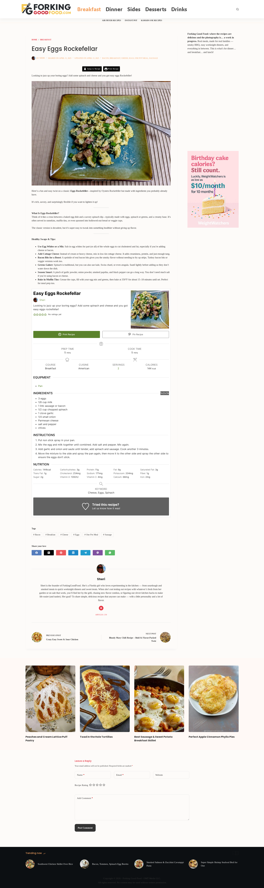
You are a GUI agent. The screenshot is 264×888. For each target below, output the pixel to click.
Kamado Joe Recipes (151, 20)
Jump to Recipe (93, 69)
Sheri (42, 299)
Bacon (105, 58)
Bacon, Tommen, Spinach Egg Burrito (110, 864)
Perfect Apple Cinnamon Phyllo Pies (212, 737)
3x (167, 393)
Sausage (153, 58)
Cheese (124, 58)
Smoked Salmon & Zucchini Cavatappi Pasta (165, 864)
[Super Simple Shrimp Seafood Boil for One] (193, 864)
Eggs (131, 58)
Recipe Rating (81, 785)
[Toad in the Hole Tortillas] (105, 699)
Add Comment (85, 798)
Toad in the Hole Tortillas (96, 737)
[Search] (237, 9)
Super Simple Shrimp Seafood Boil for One (219, 864)
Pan (40, 385)
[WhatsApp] (110, 552)
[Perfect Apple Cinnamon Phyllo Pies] (213, 699)
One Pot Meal (141, 58)
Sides (133, 9)
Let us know (99, 508)
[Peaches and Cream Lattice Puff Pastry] (50, 699)
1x (161, 393)
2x (164, 393)
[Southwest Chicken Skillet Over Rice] (30, 864)
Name (80, 775)
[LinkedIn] (73, 552)
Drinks (179, 9)
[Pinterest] (61, 552)
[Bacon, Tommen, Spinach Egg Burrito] (84, 864)
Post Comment (85, 828)
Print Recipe (113, 69)
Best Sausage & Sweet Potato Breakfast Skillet (153, 738)
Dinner (114, 9)
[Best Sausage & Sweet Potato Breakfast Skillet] (159, 699)
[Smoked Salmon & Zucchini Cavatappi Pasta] (138, 864)
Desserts (155, 9)
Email (120, 775)
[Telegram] (85, 552)
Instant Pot (131, 20)
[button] (34, 314)
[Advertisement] (210, 101)
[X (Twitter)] (49, 552)
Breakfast (89, 9)
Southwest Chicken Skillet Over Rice (55, 864)
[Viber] (98, 552)
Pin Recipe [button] (137, 334)
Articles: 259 (101, 615)
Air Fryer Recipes (111, 20)
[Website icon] (101, 608)
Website (159, 775)
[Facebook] (37, 552)
